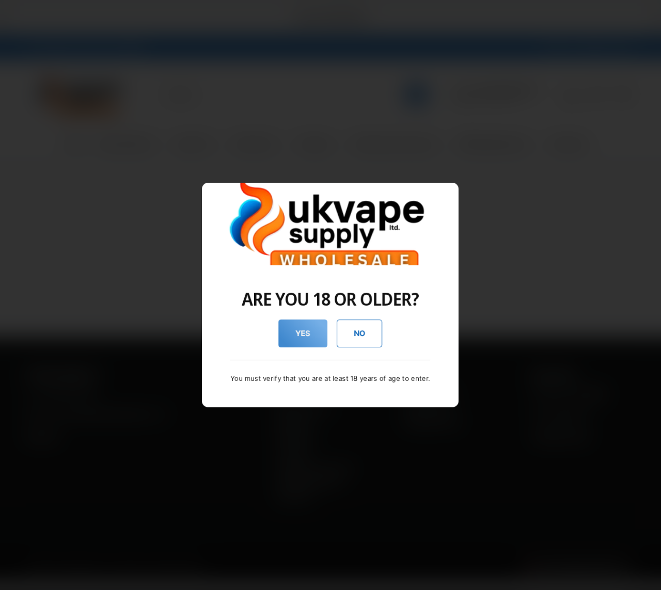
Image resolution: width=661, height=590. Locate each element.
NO (360, 333)
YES (302, 333)
